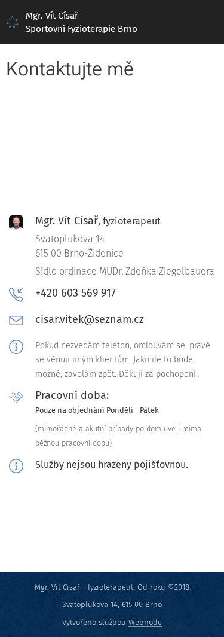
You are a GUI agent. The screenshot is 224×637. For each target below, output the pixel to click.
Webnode (145, 622)
